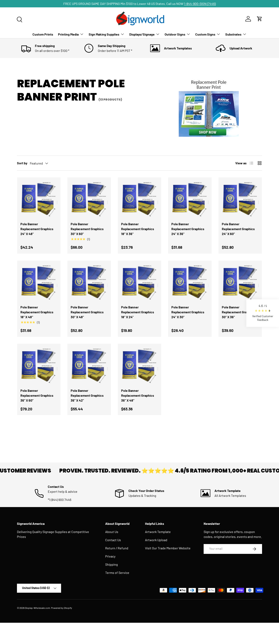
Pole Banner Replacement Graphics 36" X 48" (137, 395)
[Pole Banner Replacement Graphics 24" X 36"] (189, 199)
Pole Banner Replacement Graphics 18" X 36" (137, 229)
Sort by (22, 163)
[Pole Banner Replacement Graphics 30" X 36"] (240, 282)
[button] (262, 313)
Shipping (111, 564)
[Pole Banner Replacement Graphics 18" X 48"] (38, 282)
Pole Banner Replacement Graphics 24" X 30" (187, 312)
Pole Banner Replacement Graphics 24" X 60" (238, 229)
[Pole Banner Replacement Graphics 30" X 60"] (89, 199)
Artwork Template (158, 532)
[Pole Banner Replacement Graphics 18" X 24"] (139, 282)
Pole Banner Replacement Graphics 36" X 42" (87, 395)
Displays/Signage (142, 34)
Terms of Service (117, 572)
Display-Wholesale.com (37, 607)
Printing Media (68, 34)
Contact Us (113, 540)
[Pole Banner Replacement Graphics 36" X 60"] (38, 365)
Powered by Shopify (61, 607)
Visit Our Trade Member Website (168, 548)
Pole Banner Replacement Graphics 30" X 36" (238, 312)
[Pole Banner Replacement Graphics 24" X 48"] (38, 199)
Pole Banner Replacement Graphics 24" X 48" (36, 229)
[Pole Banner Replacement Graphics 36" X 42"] (89, 365)
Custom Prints (42, 34)
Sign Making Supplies (104, 34)
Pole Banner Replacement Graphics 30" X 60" (87, 229)
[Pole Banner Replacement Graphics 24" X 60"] (240, 199)
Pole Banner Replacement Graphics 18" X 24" (137, 312)
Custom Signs (205, 34)
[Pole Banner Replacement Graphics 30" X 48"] (89, 282)
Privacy (110, 556)
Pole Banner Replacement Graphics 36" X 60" (36, 395)
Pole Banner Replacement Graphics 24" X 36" (187, 229)
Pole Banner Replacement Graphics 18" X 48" (36, 312)
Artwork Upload (156, 540)
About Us (111, 532)
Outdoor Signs (175, 34)
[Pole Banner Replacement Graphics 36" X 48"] (139, 365)
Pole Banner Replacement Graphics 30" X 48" (87, 312)
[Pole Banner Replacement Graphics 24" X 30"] (189, 282)
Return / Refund (116, 548)
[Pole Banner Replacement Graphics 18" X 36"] (139, 199)
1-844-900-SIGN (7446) (200, 4)
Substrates (233, 34)
